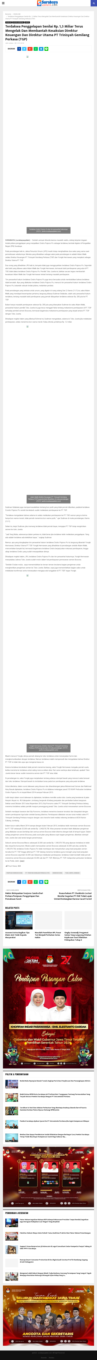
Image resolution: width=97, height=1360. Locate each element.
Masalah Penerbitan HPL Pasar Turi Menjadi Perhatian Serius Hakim (48, 935)
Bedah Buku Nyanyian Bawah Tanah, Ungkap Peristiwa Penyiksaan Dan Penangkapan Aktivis (55, 1081)
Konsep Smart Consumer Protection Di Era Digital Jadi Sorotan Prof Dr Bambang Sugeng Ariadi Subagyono (54, 1260)
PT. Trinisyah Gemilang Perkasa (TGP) (37, 873)
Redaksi (51, 1358)
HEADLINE (8, 22)
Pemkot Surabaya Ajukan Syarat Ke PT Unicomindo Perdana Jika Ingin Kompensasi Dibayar (54, 1121)
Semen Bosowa (57, 873)
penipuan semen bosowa (14, 873)
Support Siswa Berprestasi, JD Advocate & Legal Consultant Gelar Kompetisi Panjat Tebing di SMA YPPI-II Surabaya (56, 1247)
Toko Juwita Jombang (72, 873)
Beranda (44, 1358)
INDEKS (27, 22)
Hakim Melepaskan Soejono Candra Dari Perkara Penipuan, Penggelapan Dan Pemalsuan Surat (24, 896)
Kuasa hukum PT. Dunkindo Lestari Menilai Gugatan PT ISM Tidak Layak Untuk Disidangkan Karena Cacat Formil (73, 896)
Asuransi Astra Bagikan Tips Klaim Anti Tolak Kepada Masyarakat (17, 935)
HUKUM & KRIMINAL (18, 22)
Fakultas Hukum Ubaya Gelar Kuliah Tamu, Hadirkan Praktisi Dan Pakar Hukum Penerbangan (55, 1233)
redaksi (11, 43)
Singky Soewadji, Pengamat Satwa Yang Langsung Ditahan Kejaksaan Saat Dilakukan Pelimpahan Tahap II (77, 936)
